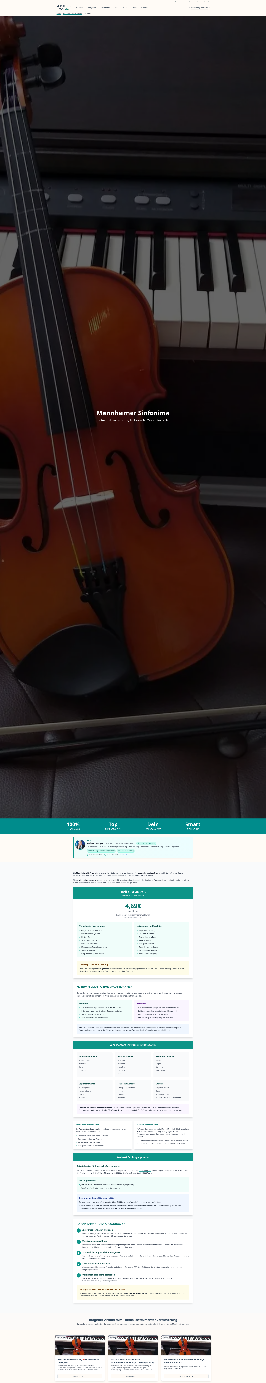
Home (59, 14)
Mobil (125, 7)
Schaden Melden (181, 2)
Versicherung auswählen (199, 8)
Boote (135, 7)
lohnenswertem (145, 1170)
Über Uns (170, 2)
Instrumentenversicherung (72, 14)
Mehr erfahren (78, 1376)
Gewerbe (144, 7)
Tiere (116, 7)
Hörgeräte (92, 7)
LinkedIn (122, 855)
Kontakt (206, 2)
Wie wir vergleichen (196, 2)
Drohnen (79, 7)
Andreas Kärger (95, 843)
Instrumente (105, 7)
